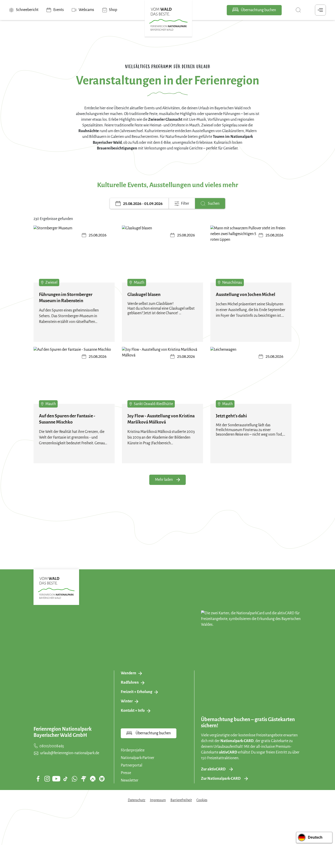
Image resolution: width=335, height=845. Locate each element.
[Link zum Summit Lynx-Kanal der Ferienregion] (102, 778)
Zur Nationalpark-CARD (221, 779)
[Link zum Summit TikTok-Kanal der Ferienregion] (65, 778)
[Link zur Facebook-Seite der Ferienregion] (38, 778)
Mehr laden (164, 480)
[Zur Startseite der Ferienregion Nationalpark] (168, 19)
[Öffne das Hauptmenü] (320, 10)
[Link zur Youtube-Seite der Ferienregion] (56, 779)
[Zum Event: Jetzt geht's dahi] (250, 377)
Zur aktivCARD (213, 769)
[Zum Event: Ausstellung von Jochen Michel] (250, 255)
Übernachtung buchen (258, 10)
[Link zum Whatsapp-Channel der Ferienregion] (74, 778)
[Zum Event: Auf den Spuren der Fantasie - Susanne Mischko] (74, 377)
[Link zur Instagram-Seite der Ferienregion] (47, 778)
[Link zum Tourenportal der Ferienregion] (83, 778)
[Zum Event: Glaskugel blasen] (162, 255)
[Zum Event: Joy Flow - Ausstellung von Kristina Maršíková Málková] (162, 377)
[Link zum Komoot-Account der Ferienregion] (92, 778)
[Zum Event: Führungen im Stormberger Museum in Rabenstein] (74, 255)
